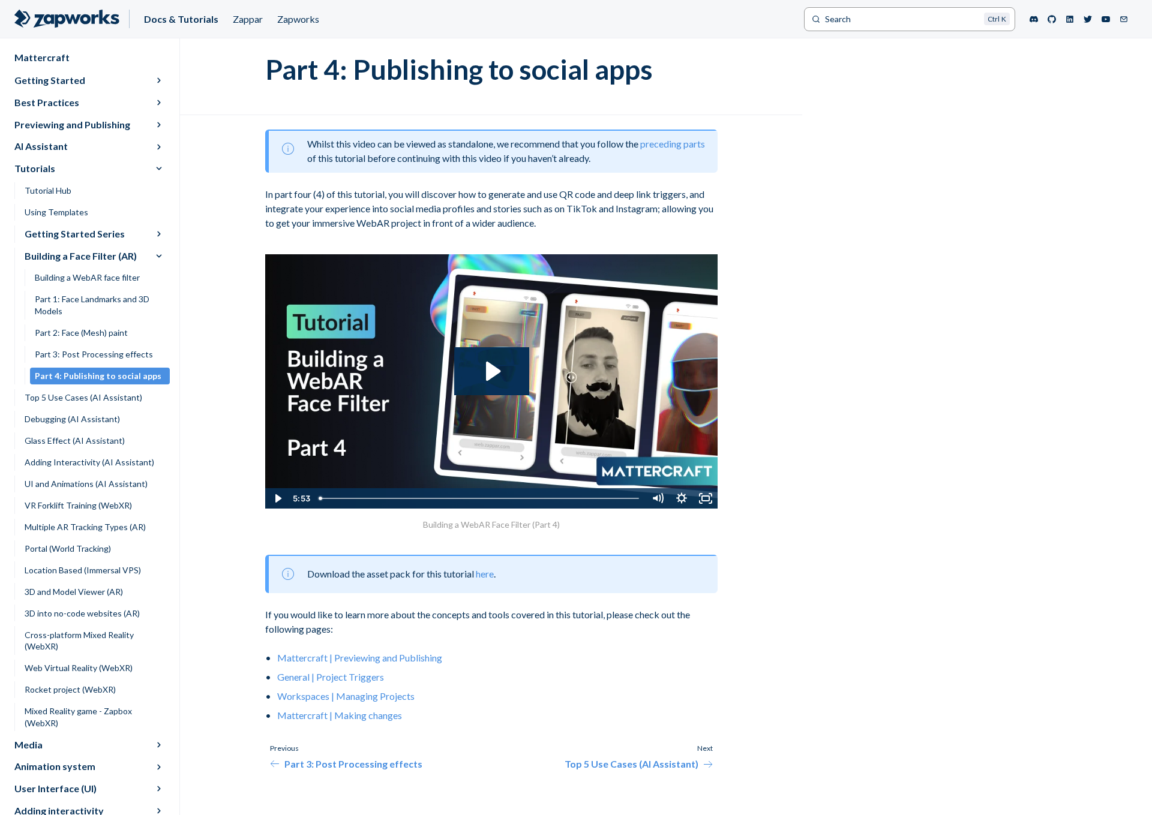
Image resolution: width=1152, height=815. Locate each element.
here (485, 573)
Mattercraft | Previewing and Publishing (359, 657)
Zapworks (298, 19)
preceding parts (672, 143)
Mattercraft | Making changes (339, 715)
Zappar (248, 19)
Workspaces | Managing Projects (346, 696)
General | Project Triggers (330, 676)
